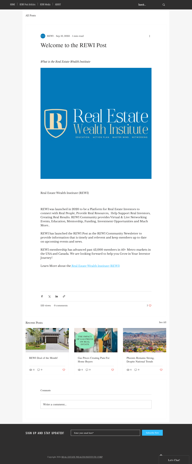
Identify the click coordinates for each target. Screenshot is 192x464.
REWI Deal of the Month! (43, 358)
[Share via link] (64, 296)
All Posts (31, 15)
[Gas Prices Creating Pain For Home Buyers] (95, 340)
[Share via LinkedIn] (56, 296)
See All (162, 322)
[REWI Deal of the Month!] (47, 340)
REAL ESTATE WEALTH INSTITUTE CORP (82, 456)
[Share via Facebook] (41, 296)
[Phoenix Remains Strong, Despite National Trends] (144, 340)
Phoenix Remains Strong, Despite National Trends (140, 359)
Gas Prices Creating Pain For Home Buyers (94, 359)
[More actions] (150, 36)
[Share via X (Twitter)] (49, 296)
